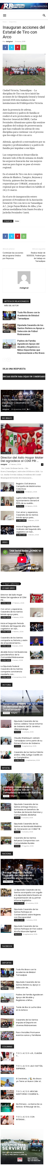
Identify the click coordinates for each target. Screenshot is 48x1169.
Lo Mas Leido (7, 393)
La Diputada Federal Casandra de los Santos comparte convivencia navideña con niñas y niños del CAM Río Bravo (21, 401)
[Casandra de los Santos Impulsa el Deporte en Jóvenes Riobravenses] (7, 1023)
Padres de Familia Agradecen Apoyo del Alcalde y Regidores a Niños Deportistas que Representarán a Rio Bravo (31, 346)
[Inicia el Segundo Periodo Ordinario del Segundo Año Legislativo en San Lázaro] (7, 529)
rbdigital (9, 41)
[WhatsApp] (23, 47)
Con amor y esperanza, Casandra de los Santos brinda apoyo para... (27, 515)
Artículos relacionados (16, 301)
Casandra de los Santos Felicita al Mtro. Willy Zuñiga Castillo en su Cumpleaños (28, 755)
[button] (4, 15)
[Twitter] (11, 47)
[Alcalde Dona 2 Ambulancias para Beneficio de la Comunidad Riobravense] (36, 655)
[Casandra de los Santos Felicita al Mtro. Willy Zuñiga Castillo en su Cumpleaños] (6, 755)
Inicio (5, 22)
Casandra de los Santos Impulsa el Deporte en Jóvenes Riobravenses (27, 1022)
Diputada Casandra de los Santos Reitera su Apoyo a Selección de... (28, 985)
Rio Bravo (20, 492)
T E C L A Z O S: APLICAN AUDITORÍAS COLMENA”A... (27, 1092)
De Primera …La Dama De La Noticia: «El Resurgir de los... (29, 1105)
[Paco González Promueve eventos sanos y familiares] (7, 1035)
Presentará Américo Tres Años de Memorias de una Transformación (20, 706)
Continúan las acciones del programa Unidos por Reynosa (13, 256)
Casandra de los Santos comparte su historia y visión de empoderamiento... (14, 640)
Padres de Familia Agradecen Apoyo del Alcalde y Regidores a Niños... (29, 997)
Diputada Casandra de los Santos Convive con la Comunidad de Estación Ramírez (22, 789)
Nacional (18, 934)
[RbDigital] (24, 6)
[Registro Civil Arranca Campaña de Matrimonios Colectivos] (7, 487)
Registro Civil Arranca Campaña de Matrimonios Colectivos (28, 486)
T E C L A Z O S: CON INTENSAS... (25, 1118)
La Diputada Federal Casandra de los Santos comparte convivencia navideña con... (12, 670)
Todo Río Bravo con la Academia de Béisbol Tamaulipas (28, 315)
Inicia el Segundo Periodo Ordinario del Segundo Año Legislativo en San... (28, 529)
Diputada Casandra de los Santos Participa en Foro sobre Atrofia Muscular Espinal (28, 929)
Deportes (12, 22)
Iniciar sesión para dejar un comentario (24, 376)
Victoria (6, 713)
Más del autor (11, 305)
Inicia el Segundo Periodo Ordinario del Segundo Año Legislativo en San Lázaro (18, 875)
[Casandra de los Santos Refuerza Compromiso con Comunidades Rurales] (6, 841)
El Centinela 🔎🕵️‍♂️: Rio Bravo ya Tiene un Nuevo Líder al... (29, 1080)
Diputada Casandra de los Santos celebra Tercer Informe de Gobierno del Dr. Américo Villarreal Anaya (28, 725)
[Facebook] (5, 47)
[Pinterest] (17, 47)
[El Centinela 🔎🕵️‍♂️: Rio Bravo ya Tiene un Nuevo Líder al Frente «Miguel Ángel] (7, 1082)
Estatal (6, 796)
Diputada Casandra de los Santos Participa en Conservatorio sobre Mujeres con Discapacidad (27, 913)
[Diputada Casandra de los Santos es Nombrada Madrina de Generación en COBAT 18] (6, 826)
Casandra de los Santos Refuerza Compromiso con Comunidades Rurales (26, 841)
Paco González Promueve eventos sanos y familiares (28, 1034)
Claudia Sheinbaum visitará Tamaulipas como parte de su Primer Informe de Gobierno (28, 741)
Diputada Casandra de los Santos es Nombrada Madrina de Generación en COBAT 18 (27, 826)
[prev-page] (4, 359)
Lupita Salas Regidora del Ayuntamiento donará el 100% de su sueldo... (27, 501)
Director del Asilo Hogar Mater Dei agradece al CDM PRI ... (22, 459)
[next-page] (8, 359)
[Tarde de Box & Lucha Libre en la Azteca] (7, 1010)
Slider (17, 221)
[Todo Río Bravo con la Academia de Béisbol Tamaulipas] (9, 315)
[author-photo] (24, 284)
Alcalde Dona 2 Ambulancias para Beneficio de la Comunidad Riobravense (14, 655)
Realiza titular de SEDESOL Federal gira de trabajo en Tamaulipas (36, 257)
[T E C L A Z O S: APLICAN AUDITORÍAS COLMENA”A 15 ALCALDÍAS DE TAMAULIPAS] (7, 1094)
